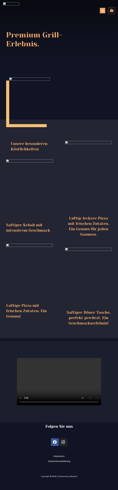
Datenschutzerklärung (59, 461)
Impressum (59, 456)
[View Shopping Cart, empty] (111, 10)
